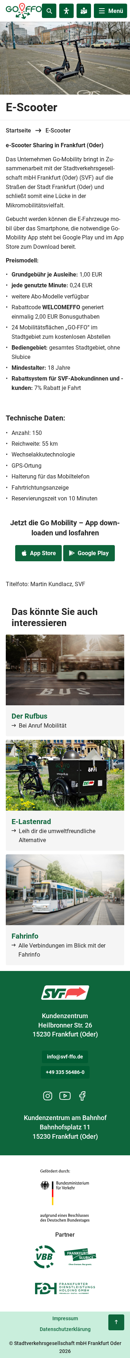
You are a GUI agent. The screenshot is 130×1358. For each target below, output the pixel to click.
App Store (43, 553)
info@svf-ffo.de (65, 1057)
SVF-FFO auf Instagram (47, 1096)
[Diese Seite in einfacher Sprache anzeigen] (84, 11)
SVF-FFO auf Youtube (65, 1096)
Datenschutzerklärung (65, 1329)
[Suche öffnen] (49, 11)
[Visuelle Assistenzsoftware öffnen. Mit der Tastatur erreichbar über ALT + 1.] (66, 11)
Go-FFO (65, 992)
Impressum (65, 1318)
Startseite (18, 130)
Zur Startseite (23, 6)
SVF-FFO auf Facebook (82, 1096)
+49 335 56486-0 (65, 1072)
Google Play (93, 553)
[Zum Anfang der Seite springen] (116, 1322)
